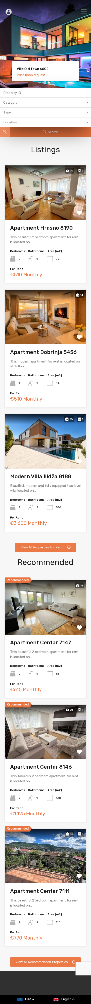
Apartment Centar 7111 (40, 891)
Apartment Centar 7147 (40, 642)
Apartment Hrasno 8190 (41, 228)
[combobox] (45, 103)
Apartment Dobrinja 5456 (43, 352)
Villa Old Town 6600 (33, 69)
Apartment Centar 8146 (41, 767)
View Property (45, 209)
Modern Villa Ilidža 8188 (40, 476)
